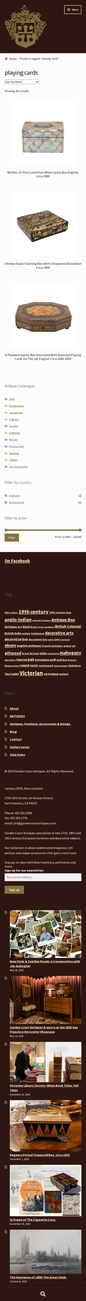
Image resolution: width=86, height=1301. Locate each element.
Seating (14, 453)
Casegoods (16, 412)
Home (13, 58)
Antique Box (63, 619)
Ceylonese (37, 633)
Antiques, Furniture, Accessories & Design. (40, 724)
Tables (13, 460)
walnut (63, 674)
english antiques (29, 646)
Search (43, 1294)
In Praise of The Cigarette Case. (33, 1220)
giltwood (13, 652)
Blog (13, 732)
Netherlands (16, 502)
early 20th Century (59, 639)
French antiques (52, 646)
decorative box (16, 639)
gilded (67, 645)
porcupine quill (45, 660)
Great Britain (30, 653)
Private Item (16, 446)
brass (34, 627)
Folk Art (14, 419)
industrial (53, 653)
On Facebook (17, 561)
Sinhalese (74, 665)
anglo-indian (18, 619)
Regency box (12, 665)
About (14, 708)
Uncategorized (18, 466)
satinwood (46, 665)
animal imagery (41, 620)
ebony (10, 645)
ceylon (26, 633)
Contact (16, 739)
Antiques (11, 627)
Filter (11, 537)
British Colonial (68, 626)
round (24, 665)
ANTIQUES (17, 716)
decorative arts (59, 633)
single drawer (61, 666)
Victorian (31, 673)
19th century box (60, 612)
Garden (13, 426)
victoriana (51, 674)
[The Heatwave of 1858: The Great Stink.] (46, 1252)
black (26, 627)
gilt (74, 646)
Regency (72, 660)
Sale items (17, 755)
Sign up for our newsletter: (24, 870)
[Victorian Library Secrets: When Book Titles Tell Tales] (46, 1062)
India (43, 653)
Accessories (16, 406)
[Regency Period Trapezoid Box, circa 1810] (46, 1125)
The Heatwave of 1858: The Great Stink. (38, 1277)
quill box (61, 660)
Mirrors (13, 439)
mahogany (70, 653)
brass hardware (46, 627)
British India (13, 633)
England (14, 495)
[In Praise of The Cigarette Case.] (46, 1190)
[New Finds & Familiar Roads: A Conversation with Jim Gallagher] (46, 934)
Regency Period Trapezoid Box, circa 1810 (40, 1155)
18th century (11, 612)
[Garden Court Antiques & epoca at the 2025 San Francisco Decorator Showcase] (46, 1000)
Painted (21, 660)
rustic (34, 665)
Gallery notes (20, 747)
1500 (12, 399)
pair (31, 659)
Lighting (14, 433)
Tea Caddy (12, 674)
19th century (34, 611)
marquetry (10, 660)
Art (20, 627)
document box (38, 639)
